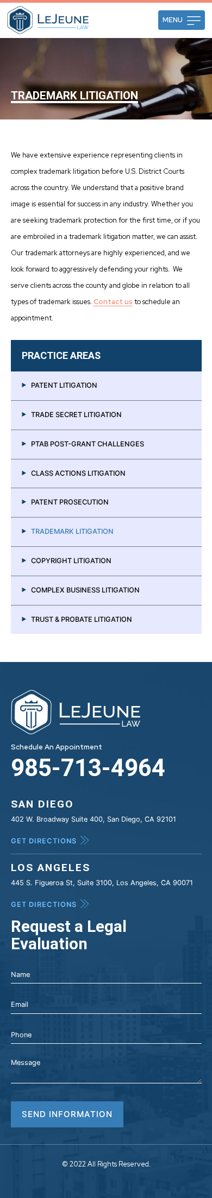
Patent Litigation (64, 385)
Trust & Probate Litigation (81, 619)
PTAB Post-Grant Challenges (87, 444)
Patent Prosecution (70, 502)
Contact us (113, 301)
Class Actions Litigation (78, 473)
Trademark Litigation (72, 531)
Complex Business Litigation (85, 590)
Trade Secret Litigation (76, 415)
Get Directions (44, 841)
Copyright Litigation (71, 561)
